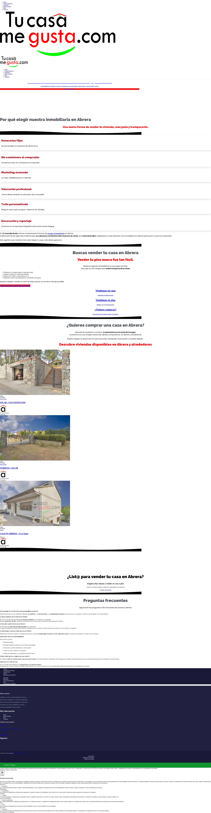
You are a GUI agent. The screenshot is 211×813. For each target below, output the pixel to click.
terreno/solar (3, 399)
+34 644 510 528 (4, 734)
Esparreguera (6, 672)
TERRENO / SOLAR (9, 468)
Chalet (1, 530)
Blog (4, 8)
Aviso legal (91, 756)
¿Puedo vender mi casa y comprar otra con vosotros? (15, 656)
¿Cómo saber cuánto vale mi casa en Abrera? (12, 624)
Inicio (4, 2)
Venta (1, 396)
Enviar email (3, 725)
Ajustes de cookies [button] (5, 770)
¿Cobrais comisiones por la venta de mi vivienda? (13, 617)
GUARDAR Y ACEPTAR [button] (7, 812)
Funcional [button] (2, 784)
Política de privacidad (88, 757)
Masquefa (5, 679)
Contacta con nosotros (105, 590)
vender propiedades (56, 233)
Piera (4, 682)
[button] (105, 285)
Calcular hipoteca (7, 3)
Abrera (5, 669)
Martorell (5, 677)
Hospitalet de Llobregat (9, 675)
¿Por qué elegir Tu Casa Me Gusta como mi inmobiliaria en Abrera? (19, 611)
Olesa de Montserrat (8, 680)
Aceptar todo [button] (13, 770)
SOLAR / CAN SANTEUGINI (12, 402)
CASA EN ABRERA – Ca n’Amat (14, 533)
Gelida (5, 673)
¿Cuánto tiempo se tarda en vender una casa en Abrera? (15, 631)
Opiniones (6, 5)
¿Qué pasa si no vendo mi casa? (9, 662)
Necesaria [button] (2, 807)
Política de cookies (89, 759)
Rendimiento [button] (3, 789)
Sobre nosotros (7, 6)
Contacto (5, 9)
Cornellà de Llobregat (9, 670)
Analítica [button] (2, 793)
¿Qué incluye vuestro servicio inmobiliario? (12, 636)
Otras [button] (1, 803)
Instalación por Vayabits (20, 753)
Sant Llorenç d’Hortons (9, 683)
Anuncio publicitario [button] (5, 798)
